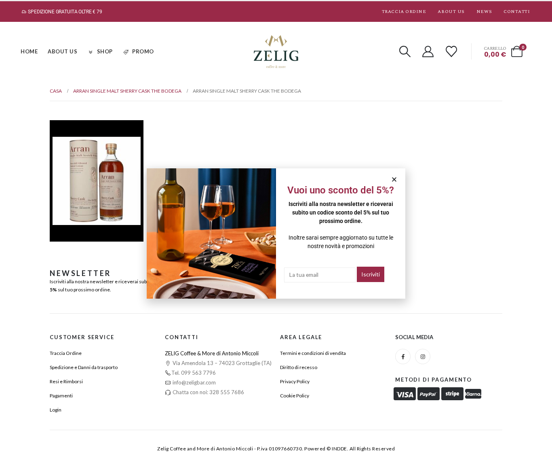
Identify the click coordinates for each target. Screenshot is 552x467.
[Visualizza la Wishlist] (451, 51)
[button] (405, 51)
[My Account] (428, 51)
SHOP (105, 51)
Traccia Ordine (404, 11)
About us (451, 11)
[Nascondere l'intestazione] (276, 51)
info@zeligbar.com (193, 382)
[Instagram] (422, 356)
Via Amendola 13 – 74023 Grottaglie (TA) (221, 363)
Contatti (517, 11)
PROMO (143, 51)
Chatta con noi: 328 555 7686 (207, 392)
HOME (29, 51)
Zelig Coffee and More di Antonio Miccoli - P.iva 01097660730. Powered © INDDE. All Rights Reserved (276, 449)
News (484, 11)
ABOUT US (62, 51)
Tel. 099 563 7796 (193, 372)
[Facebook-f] (403, 356)
